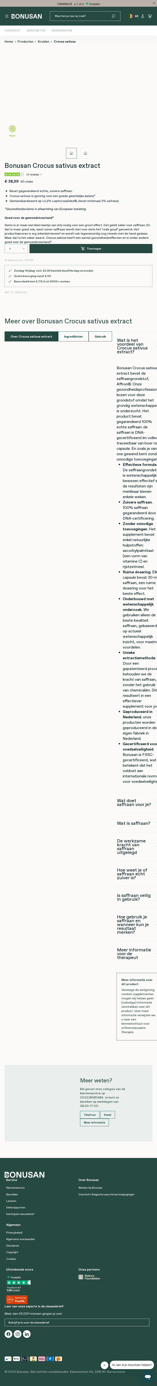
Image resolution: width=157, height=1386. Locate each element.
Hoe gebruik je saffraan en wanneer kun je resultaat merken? (133, 924)
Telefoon (90, 1115)
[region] (78, 103)
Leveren (11, 1201)
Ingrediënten (62, 30)
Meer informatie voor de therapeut (134, 954)
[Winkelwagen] (149, 16)
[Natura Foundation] (89, 1277)
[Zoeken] (115, 16)
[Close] (154, 3)
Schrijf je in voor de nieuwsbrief (28, 1322)
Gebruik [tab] (100, 336)
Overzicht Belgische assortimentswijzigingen (106, 1194)
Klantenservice (15, 1188)
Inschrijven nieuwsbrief (20, 1214)
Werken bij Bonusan (90, 1188)
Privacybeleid (14, 1232)
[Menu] (7, 16)
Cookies (11, 1259)
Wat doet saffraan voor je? (134, 802)
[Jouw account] (142, 16)
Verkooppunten (15, 1207)
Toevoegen (94, 249)
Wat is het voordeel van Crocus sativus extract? (132, 346)
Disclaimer (12, 1246)
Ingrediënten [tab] (73, 336)
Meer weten (36, 30)
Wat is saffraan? (133, 823)
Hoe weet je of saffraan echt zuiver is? (132, 874)
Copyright (12, 1252)
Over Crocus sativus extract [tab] (31, 336)
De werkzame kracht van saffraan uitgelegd (131, 846)
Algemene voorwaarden (20, 1239)
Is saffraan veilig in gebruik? (134, 897)
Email (107, 1115)
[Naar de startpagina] (26, 16)
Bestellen (12, 1194)
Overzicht (13, 30)
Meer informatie (94, 1122)
